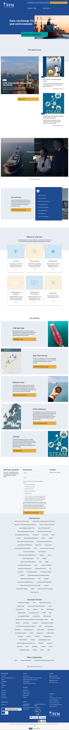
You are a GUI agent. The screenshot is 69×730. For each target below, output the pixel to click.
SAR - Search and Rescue (43, 216)
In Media (3, 694)
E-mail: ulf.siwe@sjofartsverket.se (55, 704)
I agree (30, 728)
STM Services (4, 681)
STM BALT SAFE (26, 693)
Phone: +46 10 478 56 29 (54, 701)
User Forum (31, 2)
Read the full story (57, 88)
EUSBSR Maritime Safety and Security (30, 679)
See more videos (34, 179)
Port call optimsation (42, 210)
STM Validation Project (30, 486)
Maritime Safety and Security (28, 707)
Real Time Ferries (26, 691)
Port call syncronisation (43, 207)
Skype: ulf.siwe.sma (53, 706)
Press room (3, 692)
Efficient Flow (25, 690)
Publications (3, 685)
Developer (46, 2)
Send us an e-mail (54, 472)
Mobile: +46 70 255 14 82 (54, 702)
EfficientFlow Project (29, 488)
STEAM (24, 697)
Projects (46, 8)
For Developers (4, 697)
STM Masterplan (26, 681)
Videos (2, 687)
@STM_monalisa (54, 676)
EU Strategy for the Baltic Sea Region (40, 705)
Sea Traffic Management (30, 484)
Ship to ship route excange (43, 201)
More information (36, 728)
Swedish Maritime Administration (29, 683)
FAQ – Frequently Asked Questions (8, 677)
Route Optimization (42, 198)
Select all (24, 482)
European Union (26, 676)
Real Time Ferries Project (30, 491)
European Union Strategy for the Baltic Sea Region (32, 677)
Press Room (39, 2)
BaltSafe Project (28, 493)
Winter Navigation (42, 213)
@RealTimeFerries (54, 680)
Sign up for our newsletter (59, 2)
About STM (32, 8)
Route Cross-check (42, 195)
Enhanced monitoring (42, 204)
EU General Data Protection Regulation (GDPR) (34, 503)
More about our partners (34, 666)
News (2, 683)
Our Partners (3, 690)
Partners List (3, 704)
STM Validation (26, 695)
